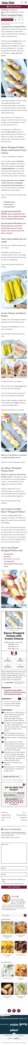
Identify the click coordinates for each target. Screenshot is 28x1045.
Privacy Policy (20, 1035)
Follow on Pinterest (15, 6)
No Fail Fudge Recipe (20, 955)
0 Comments (20, 17)
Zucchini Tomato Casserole (20, 979)
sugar (3, 484)
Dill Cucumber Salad (7, 978)
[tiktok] (18, 1010)
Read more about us (11, 909)
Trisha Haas (4, 17)
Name (4, 868)
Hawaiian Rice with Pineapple (20, 997)
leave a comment (12, 799)
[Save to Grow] (22, 19)
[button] (2, 10)
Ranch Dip (7, 557)
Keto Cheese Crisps (13, 231)
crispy (7, 523)
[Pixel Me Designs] (16, 1038)
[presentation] (7, 927)
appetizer (15, 41)
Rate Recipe (8, 667)
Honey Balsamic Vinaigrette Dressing (21, 816)
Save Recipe (20, 667)
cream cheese (19, 386)
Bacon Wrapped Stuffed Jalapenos (12, 219)
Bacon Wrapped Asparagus (17, 216)
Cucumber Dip (9, 561)
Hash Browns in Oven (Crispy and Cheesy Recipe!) (7, 936)
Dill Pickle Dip (8, 554)
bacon (3, 520)
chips (15, 46)
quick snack (11, 132)
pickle (17, 403)
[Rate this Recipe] (15, 19)
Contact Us (24, 1042)
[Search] (25, 915)
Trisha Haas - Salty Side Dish (16, 642)
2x (22, 698)
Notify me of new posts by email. (13, 884)
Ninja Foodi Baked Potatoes (7, 997)
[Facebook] (9, 1010)
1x (19, 698)
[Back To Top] (14, 1034)
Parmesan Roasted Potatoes (21, 936)
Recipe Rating (5, 837)
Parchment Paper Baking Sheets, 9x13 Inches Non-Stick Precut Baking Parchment (15, 692)
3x (24, 698)
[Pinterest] (14, 1010)
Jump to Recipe (6, 19)
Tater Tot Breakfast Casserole (7, 955)
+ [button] (16, 653)
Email (4, 874)
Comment (5, 845)
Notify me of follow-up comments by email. (13, 880)
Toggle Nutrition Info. (11, 776)
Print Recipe (8, 660)
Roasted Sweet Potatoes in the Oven (6, 816)
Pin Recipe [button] (20, 660)
